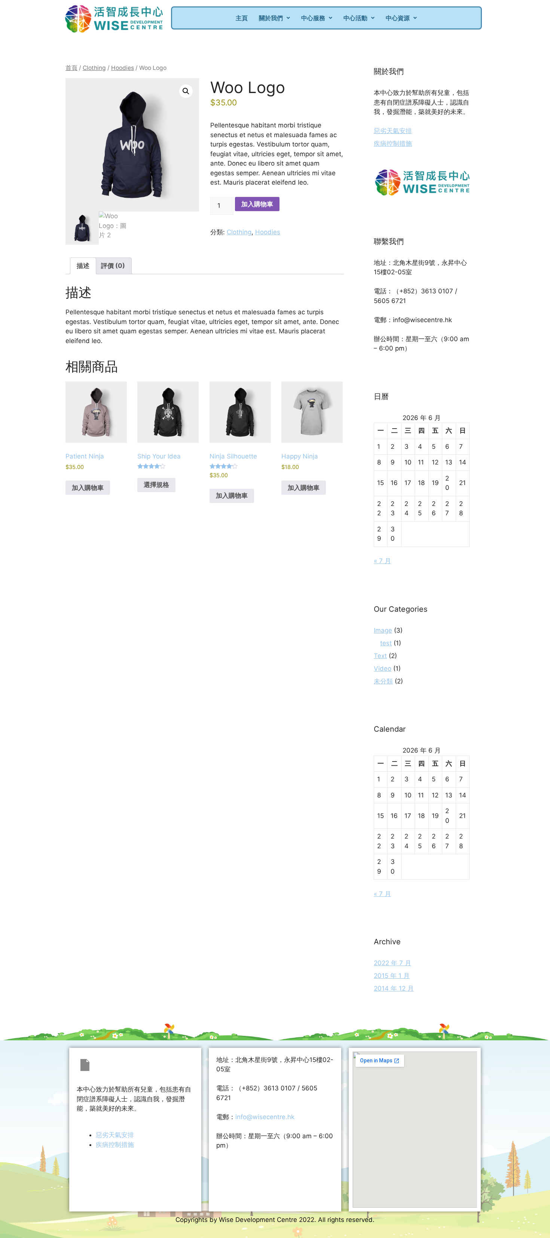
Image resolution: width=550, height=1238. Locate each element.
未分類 (383, 681)
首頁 (71, 67)
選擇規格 (156, 484)
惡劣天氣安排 (393, 131)
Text (380, 656)
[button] (274, 18)
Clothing (94, 67)
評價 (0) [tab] (113, 265)
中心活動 (355, 18)
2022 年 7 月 (392, 963)
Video (382, 668)
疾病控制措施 (393, 143)
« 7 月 (382, 561)
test (386, 643)
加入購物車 (257, 204)
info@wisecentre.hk (264, 1117)
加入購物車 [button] (88, 487)
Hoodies (122, 67)
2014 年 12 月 (394, 988)
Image (383, 630)
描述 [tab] (83, 265)
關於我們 (271, 18)
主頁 (242, 18)
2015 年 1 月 (392, 975)
